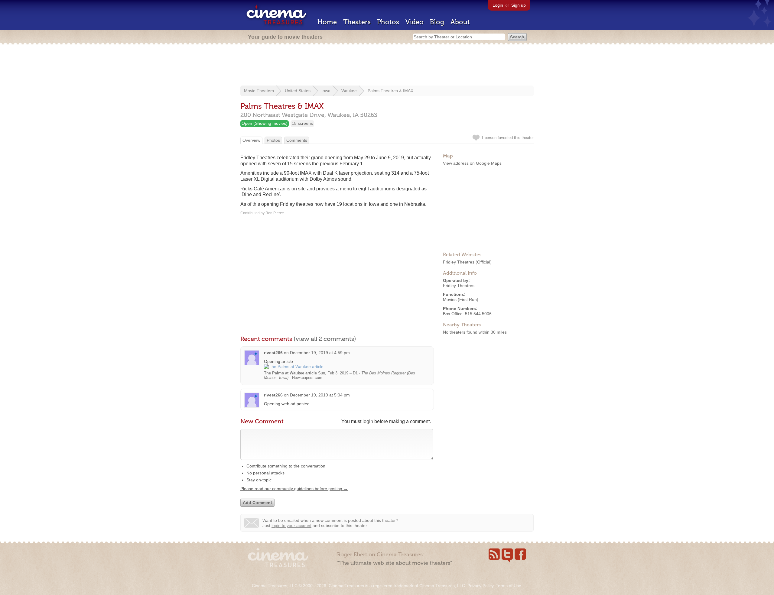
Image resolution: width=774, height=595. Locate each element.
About (460, 22)
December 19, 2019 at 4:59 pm (320, 352)
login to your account (291, 525)
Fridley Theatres (458, 262)
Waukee (349, 90)
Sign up (518, 5)
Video (414, 22)
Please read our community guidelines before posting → (294, 488)
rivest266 (273, 352)
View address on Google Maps (472, 163)
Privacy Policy (480, 585)
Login (498, 5)
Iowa (325, 90)
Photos (388, 22)
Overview (251, 140)
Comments (296, 140)
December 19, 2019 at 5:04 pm (320, 395)
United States (298, 90)
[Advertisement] (387, 65)
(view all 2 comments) (325, 338)
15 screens (302, 123)
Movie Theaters (259, 90)
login (368, 421)
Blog (437, 22)
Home (327, 22)
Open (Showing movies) (265, 123)
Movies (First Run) (460, 299)
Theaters (357, 22)
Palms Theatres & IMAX (390, 90)
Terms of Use (508, 585)
